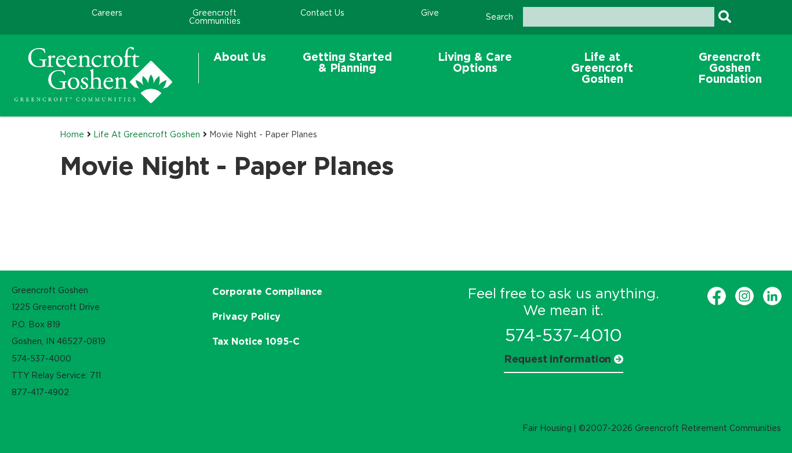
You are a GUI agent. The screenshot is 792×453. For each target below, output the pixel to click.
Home (72, 134)
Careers (107, 12)
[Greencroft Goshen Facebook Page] (716, 296)
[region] (93, 75)
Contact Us (322, 12)
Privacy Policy (246, 316)
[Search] (724, 17)
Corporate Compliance (267, 291)
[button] (240, 68)
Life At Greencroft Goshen (146, 134)
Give (430, 12)
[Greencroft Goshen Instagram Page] (744, 296)
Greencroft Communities (215, 16)
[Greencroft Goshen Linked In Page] (772, 296)
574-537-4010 (563, 335)
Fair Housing (547, 428)
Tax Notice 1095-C (256, 341)
